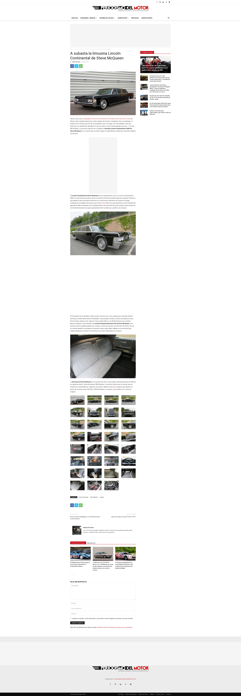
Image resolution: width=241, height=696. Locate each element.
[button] (168, 18)
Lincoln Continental (83, 497)
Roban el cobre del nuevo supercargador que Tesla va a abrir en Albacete (160, 112)
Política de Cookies (143, 694)
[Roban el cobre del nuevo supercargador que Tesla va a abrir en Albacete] (144, 112)
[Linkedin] (163, 2)
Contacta (168, 694)
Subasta (102, 497)
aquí (114, 389)
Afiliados (152, 694)
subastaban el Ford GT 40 (91, 119)
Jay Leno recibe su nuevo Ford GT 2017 (123, 517)
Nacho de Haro (76, 61)
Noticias (75, 18)
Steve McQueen (94, 497)
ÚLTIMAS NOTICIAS (147, 52)
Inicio (71, 49)
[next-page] (74, 574)
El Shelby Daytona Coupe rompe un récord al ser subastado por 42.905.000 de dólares (80, 564)
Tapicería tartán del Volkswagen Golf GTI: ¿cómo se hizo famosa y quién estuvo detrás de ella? (155, 68)
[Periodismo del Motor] (120, 9)
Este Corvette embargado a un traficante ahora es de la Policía (85, 518)
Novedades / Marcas (87, 18)
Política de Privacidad (131, 694)
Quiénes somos (160, 694)
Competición (122, 18)
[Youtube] (169, 2)
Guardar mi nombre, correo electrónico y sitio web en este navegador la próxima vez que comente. (102, 618)
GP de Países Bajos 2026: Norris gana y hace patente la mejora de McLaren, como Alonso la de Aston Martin (160, 105)
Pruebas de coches (106, 18)
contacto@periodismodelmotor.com (125, 679)
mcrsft (76, 49)
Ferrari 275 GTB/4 (108, 119)
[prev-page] (71, 574)
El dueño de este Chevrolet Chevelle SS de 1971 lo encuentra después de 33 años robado (160, 97)
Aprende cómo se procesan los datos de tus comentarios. (115, 627)
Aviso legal (121, 694)
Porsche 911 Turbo (124, 119)
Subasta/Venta (146, 18)
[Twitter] (166, 2)
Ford (103, 203)
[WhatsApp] (81, 66)
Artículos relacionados (78, 543)
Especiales (135, 18)
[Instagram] (160, 2)
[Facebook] (157, 2)
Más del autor (91, 543)
